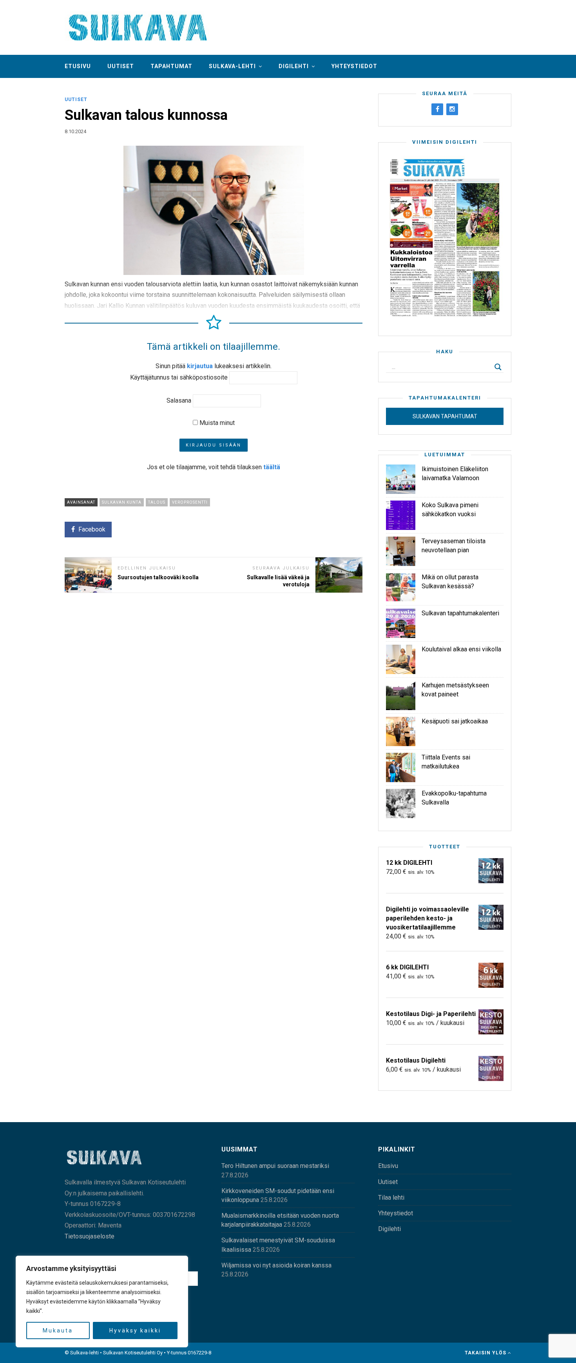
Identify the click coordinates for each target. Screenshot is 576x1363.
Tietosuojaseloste (89, 1236)
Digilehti (294, 66)
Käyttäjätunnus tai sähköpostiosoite (179, 377)
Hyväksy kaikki (135, 1330)
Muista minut (216, 423)
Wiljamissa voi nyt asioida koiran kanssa (276, 1265)
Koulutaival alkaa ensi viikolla (461, 649)
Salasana (179, 400)
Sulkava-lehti (232, 66)
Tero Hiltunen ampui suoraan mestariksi (275, 1166)
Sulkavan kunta (121, 502)
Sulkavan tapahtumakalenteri (460, 613)
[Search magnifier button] (498, 367)
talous (156, 502)
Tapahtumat (171, 66)
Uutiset (120, 66)
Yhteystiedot (354, 66)
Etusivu (78, 66)
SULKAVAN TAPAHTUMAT (445, 416)
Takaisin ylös (486, 1353)
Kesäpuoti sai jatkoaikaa (455, 721)
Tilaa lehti (391, 1197)
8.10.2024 (75, 131)
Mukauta (58, 1330)
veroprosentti (190, 502)
